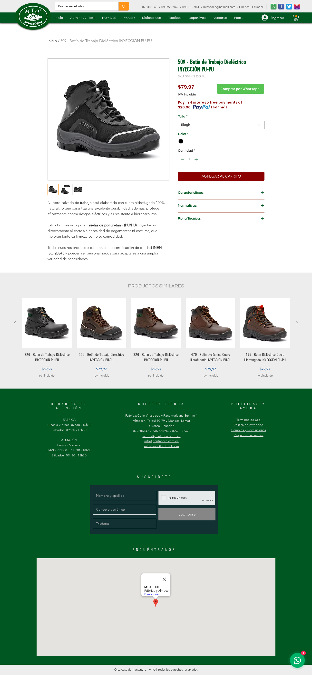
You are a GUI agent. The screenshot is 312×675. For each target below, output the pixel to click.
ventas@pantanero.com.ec (162, 436)
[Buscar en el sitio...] (123, 6)
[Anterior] (15, 323)
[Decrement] (182, 159)
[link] (296, 18)
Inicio (52, 40)
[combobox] (221, 125)
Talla (182, 116)
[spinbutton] (189, 159)
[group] (156, 340)
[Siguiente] (297, 323)
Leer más (219, 107)
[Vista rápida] (47, 323)
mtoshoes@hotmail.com (219, 7)
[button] (109, 18)
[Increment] (197, 159)
